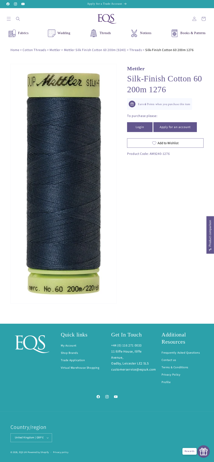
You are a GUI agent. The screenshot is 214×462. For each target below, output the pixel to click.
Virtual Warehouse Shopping (80, 368)
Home (14, 50)
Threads (105, 33)
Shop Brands (69, 353)
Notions (145, 33)
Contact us (169, 360)
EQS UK (23, 452)
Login (140, 127)
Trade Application (73, 360)
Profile (166, 382)
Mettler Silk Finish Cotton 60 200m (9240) (95, 50)
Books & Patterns (193, 33)
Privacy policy (61, 452)
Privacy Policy (171, 375)
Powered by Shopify (38, 452)
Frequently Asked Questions (181, 353)
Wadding (63, 33)
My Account (68, 346)
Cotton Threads (34, 50)
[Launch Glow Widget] (203, 451)
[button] (8, 18)
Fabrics (23, 33)
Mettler (55, 50)
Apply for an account (175, 127)
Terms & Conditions (175, 367)
